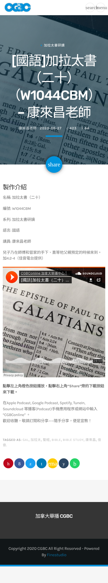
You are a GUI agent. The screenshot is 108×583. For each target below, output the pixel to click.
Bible (56, 440)
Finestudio (56, 554)
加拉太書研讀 (54, 45)
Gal (26, 440)
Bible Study (73, 440)
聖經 (46, 440)
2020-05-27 (50, 128)
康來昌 (91, 440)
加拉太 (35, 440)
